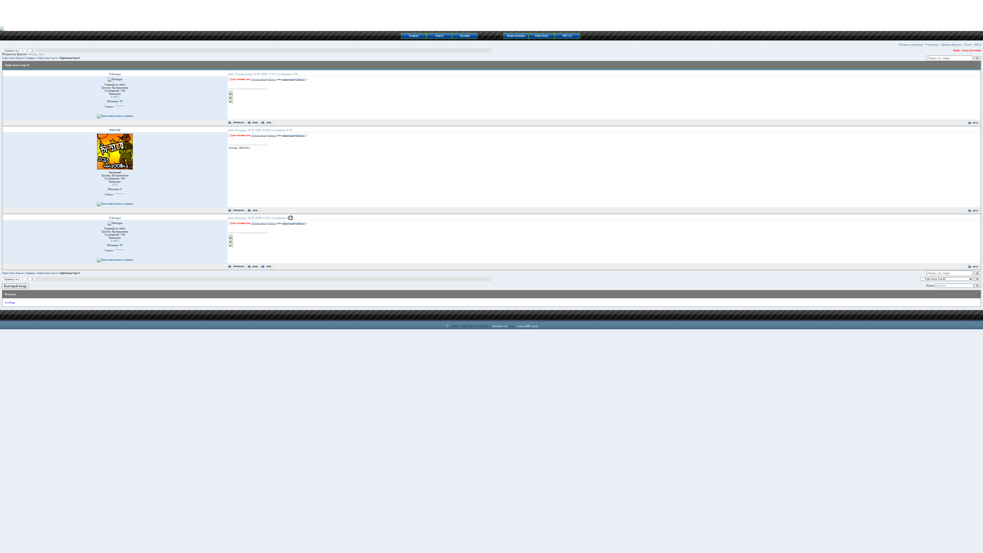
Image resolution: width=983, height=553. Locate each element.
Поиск (968, 44)
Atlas (41, 54)
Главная (413, 35)
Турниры (30, 58)
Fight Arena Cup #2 (47, 58)
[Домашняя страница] (253, 122)
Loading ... (11, 302)
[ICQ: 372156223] (267, 122)
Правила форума (951, 44)
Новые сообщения (911, 44)
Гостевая (465, 35)
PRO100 (115, 130)
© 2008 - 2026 (458, 326)
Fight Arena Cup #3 (70, 58)
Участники (931, 44)
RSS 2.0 (567, 35)
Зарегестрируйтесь (263, 79)
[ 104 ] (115, 96)
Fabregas (32, 54)
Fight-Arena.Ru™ (480, 326)
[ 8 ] (114, 184)
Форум (439, 35)
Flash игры (541, 35)
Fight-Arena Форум (12, 58)
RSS (976, 44)
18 (290, 217)
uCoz (511, 326)
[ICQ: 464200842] (253, 210)
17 (290, 130)
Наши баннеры (516, 35)
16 (296, 74)
